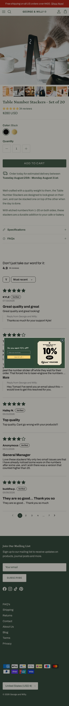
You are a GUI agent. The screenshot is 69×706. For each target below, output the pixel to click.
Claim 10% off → (18, 357)
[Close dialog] (62, 340)
